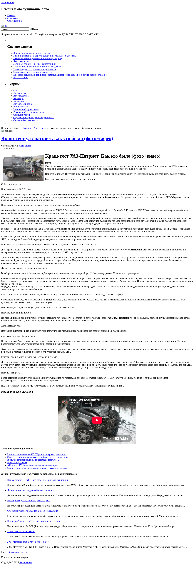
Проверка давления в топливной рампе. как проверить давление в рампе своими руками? (60, 74)
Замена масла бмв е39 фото (21, 531)
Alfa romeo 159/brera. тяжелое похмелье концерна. (33, 465)
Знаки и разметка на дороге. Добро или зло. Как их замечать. (45, 55)
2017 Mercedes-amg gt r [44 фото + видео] (28, 541)
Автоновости (20, 101)
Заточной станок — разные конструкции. (34, 64)
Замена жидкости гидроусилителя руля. (33, 72)
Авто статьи (19, 93)
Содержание (13, 18)
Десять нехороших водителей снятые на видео (31, 490)
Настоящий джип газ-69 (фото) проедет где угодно (33, 521)
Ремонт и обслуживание (25, 109)
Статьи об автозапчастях (26, 120)
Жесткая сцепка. (21, 61)
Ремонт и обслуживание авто (28, 112)
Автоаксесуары (21, 95)
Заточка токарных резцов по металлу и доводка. (38, 66)
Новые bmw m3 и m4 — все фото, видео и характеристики (37, 480)
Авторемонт (7, 2)
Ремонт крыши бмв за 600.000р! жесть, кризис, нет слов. (36, 454)
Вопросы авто (20, 106)
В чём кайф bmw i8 (17, 462)
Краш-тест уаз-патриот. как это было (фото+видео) (57, 138)
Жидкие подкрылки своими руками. (32, 53)
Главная (11, 15)
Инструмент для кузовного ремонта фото (28, 500)
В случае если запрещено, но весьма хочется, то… (33, 459)
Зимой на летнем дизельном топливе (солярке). (37, 58)
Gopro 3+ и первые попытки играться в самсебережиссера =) (38, 468)
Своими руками (21, 114)
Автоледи (18, 98)
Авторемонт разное (23, 104)
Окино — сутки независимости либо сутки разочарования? (38, 457)
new (15, 90)
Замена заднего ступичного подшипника (34, 69)
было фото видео (18, 552)
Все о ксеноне (20, 77)
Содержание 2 (14, 21)
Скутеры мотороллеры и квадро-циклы (33, 117)
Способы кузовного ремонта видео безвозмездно (32, 511)
